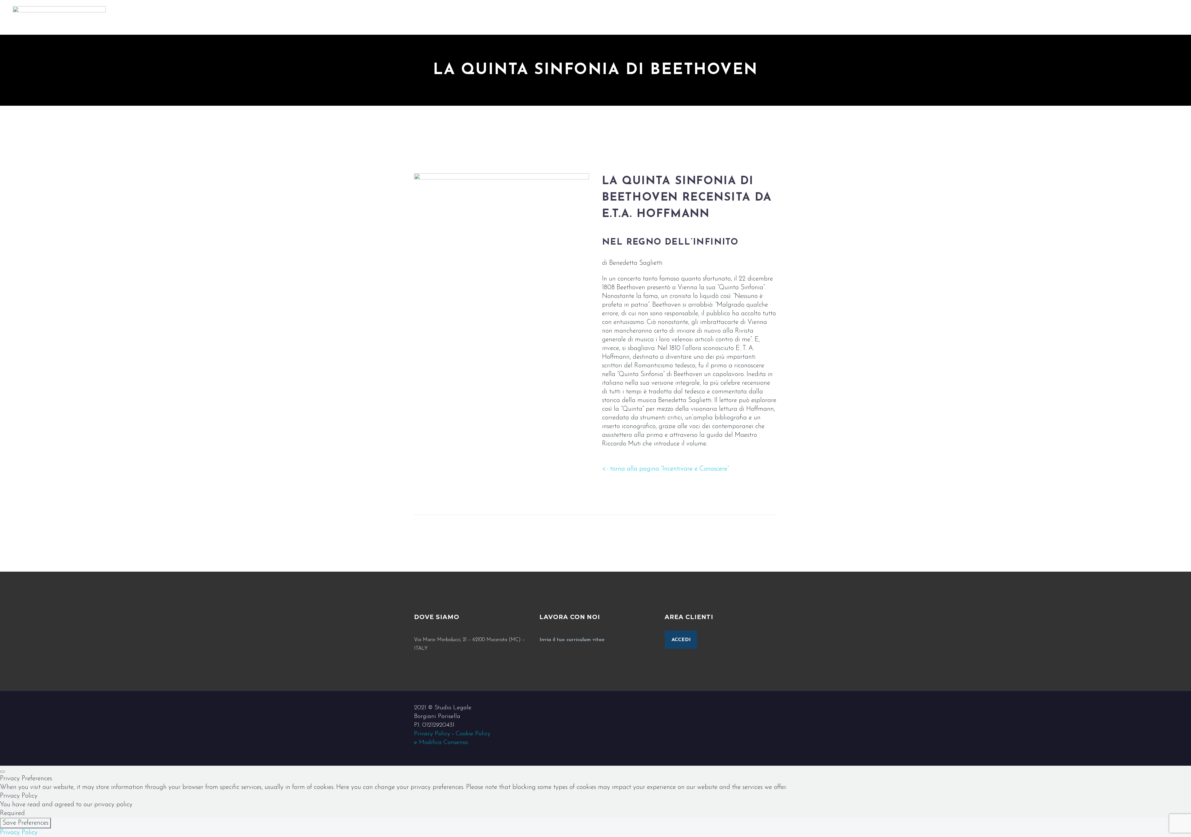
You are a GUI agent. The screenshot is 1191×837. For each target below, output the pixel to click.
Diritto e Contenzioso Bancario (1095, 8)
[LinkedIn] (1065, 151)
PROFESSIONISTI (1079, 25)
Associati (1066, 42)
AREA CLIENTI (1075, 77)
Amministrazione (1077, 60)
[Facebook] (1057, 151)
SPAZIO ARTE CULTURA (1089, 103)
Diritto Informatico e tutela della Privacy (1109, 16)
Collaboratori (1072, 51)
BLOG (1062, 68)
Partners (1065, 34)
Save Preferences (25, 823)
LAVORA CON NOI (1082, 94)
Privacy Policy (432, 734)
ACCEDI (681, 639)
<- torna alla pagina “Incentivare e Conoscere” (665, 469)
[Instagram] (1073, 151)
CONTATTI (1069, 86)
